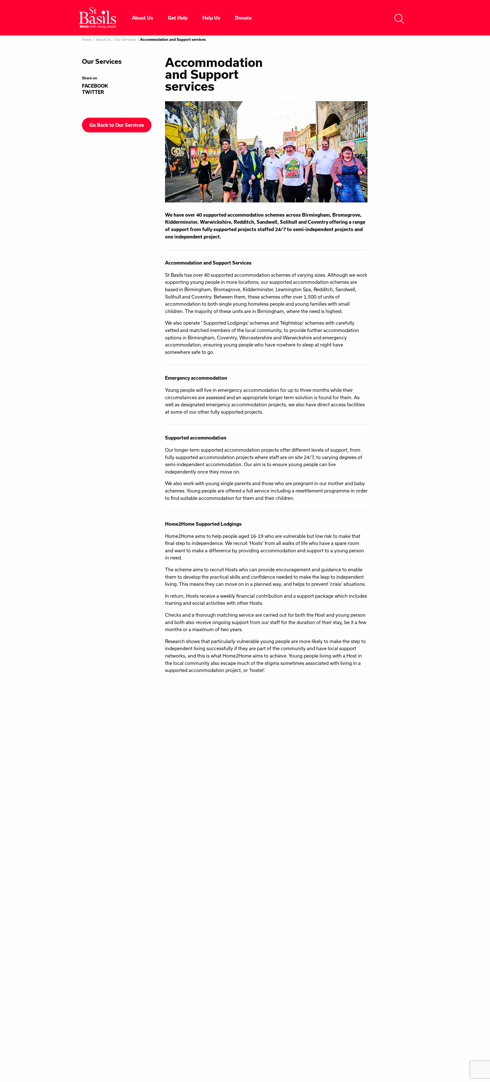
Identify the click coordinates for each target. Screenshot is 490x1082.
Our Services (125, 39)
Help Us (211, 17)
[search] (399, 17)
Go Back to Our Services (116, 125)
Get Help (178, 17)
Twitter (93, 92)
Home (87, 39)
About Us (142, 17)
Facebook (95, 85)
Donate (243, 17)
